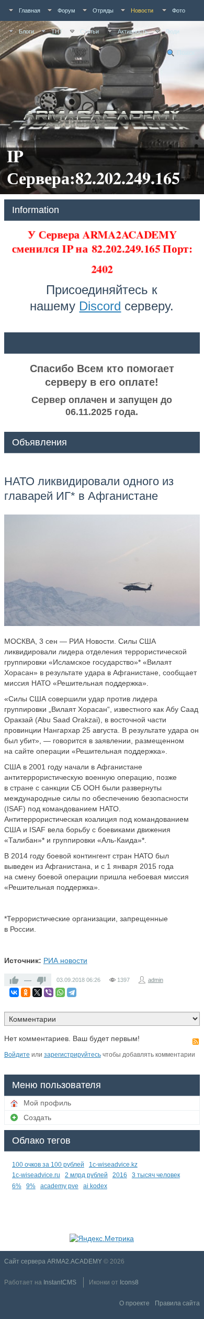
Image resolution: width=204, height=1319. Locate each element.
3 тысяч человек (156, 1175)
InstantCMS (59, 1282)
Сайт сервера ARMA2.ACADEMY (53, 1261)
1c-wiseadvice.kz (113, 1164)
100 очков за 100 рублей (48, 1164)
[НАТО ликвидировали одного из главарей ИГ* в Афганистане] (102, 570)
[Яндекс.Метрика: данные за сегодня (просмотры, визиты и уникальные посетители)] (102, 1238)
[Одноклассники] (25, 992)
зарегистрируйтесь (72, 1054)
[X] (37, 992)
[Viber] (48, 992)
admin (155, 980)
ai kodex (95, 1186)
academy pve (59, 1186)
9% (31, 1186)
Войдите (17, 1054)
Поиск (186, 53)
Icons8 (129, 1282)
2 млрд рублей (86, 1175)
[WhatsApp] (60, 992)
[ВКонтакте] (14, 992)
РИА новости (65, 960)
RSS (195, 1041)
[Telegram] (71, 992)
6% (16, 1186)
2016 (119, 1175)
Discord (100, 306)
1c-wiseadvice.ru (36, 1175)
